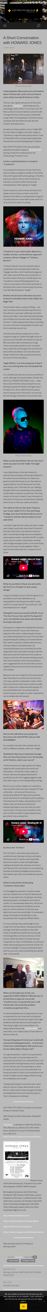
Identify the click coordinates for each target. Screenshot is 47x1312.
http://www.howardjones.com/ (16, 1215)
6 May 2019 (8, 48)
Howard (32, 150)
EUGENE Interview (11, 1284)
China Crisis (13, 1261)
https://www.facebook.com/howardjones (21, 1221)
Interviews (18, 1257)
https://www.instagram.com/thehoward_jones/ (23, 1232)
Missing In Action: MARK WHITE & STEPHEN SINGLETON (22, 1272)
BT (35, 1257)
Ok (23, 1306)
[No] (44, 1301)
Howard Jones (28, 1261)
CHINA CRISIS (31, 1028)
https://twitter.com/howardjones (17, 1226)
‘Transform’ (18, 105)
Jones (38, 150)
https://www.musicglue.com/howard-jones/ (22, 1136)
